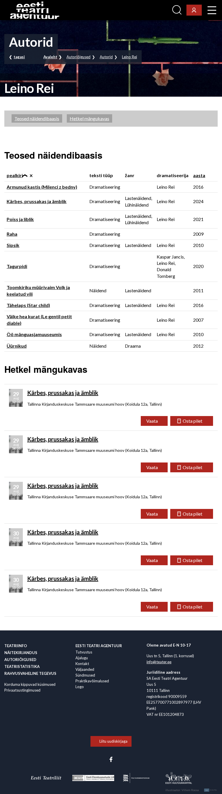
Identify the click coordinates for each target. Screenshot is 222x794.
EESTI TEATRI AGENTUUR (98, 645)
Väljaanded (84, 669)
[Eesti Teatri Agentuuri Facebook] (111, 759)
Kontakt (82, 663)
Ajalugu (81, 658)
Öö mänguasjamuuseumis (34, 334)
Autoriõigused (78, 57)
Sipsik (13, 245)
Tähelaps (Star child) (28, 305)
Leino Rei (129, 57)
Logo (79, 686)
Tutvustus (83, 652)
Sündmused (85, 675)
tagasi (19, 57)
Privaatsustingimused (22, 690)
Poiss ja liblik (20, 219)
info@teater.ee (159, 662)
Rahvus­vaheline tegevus (30, 673)
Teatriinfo (15, 645)
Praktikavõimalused (92, 681)
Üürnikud (17, 346)
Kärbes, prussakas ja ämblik (36, 201)
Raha (12, 234)
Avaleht (50, 57)
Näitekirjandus (20, 652)
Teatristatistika (22, 666)
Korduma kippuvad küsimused (30, 684)
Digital (211, 790)
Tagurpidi (17, 266)
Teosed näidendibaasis (36, 118)
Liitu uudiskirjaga (113, 741)
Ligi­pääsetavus (154, 10)
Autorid (106, 57)
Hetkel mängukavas (89, 118)
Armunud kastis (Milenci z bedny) (42, 187)
